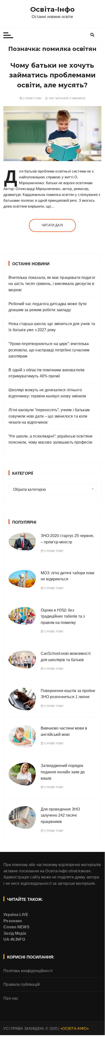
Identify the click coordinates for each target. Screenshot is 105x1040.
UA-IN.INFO (14, 939)
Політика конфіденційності (28, 971)
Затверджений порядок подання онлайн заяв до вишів (63, 772)
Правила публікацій (21, 984)
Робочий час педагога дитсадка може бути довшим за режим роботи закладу (47, 307)
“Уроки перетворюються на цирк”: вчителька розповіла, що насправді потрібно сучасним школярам (49, 350)
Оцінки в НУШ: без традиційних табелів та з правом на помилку (63, 616)
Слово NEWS (16, 927)
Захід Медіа (14, 933)
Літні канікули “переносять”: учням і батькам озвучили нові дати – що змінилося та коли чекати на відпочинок (49, 416)
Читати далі (52, 225)
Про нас (10, 998)
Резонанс (12, 921)
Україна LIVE (15, 914)
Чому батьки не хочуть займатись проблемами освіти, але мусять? (52, 75)
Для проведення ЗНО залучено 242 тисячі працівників (60, 815)
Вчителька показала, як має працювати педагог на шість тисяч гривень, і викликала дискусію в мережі (52, 283)
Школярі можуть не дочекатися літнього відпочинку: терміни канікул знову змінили (47, 393)
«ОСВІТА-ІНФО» (74, 1028)
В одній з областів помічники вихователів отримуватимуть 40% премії (47, 373)
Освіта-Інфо (52, 9)
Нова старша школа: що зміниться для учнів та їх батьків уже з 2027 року (52, 327)
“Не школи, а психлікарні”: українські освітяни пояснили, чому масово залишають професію (50, 439)
